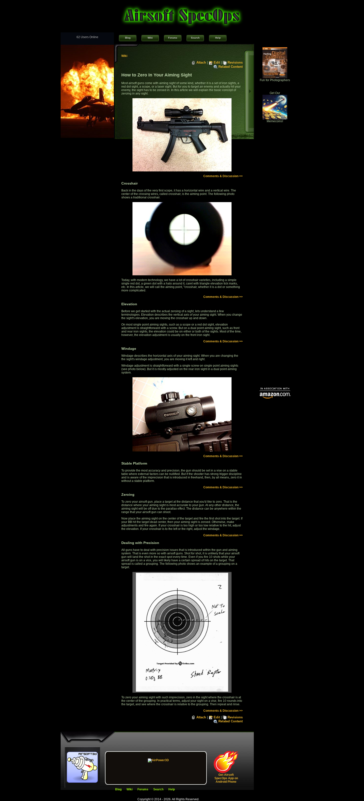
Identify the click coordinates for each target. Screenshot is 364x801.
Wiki (150, 37)
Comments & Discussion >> (223, 176)
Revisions (235, 62)
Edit (217, 62)
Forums (172, 37)
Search (195, 37)
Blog (127, 37)
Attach (201, 62)
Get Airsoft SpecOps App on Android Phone (226, 778)
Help (218, 37)
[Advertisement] (275, 308)
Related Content (230, 67)
